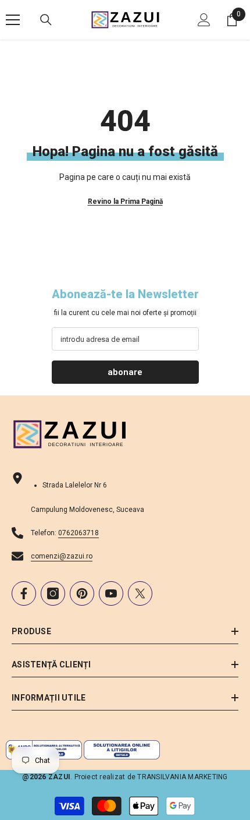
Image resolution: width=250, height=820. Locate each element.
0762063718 (78, 533)
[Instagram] (53, 593)
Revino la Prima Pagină (125, 201)
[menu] (13, 20)
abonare (125, 372)
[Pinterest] (82, 593)
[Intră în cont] (204, 19)
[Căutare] (46, 20)
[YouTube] (111, 593)
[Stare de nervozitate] (140, 593)
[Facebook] (24, 593)
